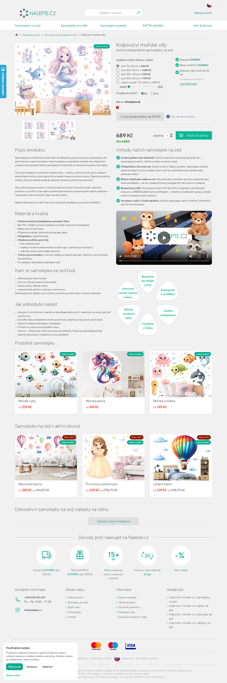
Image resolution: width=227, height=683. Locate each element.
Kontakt (72, 616)
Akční (180, 570)
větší (160, 86)
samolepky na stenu (147, 658)
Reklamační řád (126, 612)
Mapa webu (87, 677)
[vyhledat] (138, 12)
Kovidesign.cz (158, 677)
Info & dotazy (203, 25)
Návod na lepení (126, 602)
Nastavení (48, 666)
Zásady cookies (13, 675)
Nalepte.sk (127, 658)
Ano (156, 93)
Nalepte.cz (82, 658)
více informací (188, 83)
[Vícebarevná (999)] (117, 107)
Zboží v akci (74, 607)
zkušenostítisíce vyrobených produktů (113, 574)
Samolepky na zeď (27, 25)
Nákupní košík (203, 13)
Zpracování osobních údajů (132, 616)
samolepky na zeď (101, 658)
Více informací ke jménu (183, 116)
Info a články (101, 677)
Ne (145, 93)
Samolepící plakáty (113, 25)
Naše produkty (76, 597)
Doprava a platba (127, 597)
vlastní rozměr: (129, 82)
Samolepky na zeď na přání (120, 677)
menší (123, 86)
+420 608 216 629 (34, 597)
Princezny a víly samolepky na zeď (60, 35)
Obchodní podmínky (129, 607)
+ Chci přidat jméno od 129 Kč (140, 116)
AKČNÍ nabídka (153, 25)
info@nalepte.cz (33, 610)
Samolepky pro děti (74, 25)
